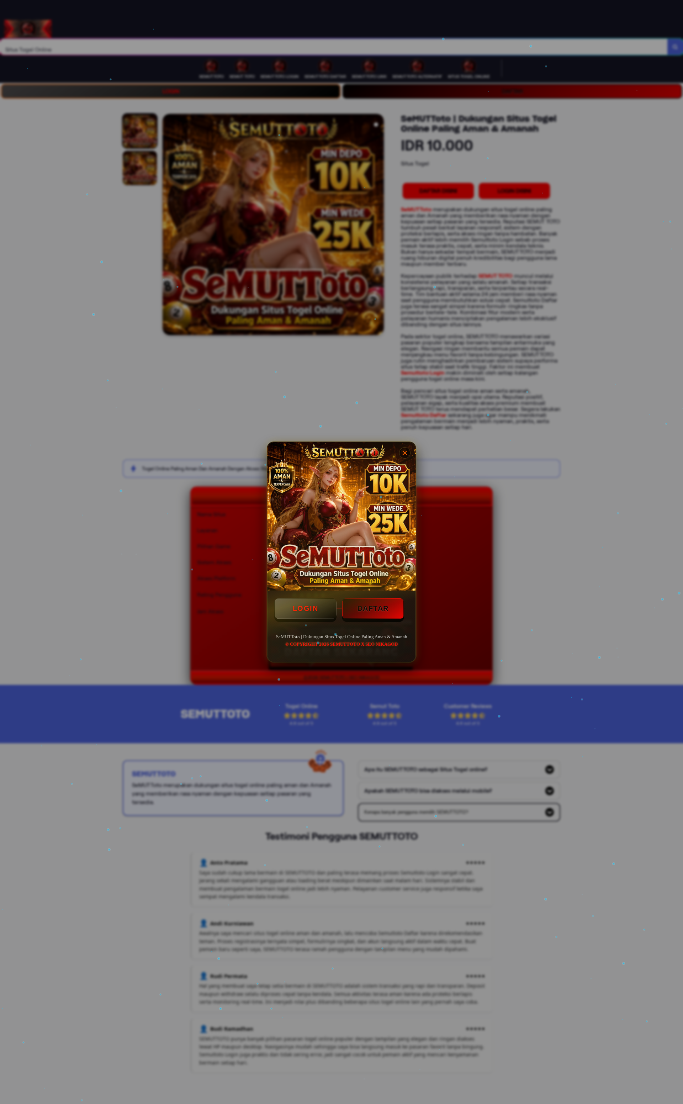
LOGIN (305, 608)
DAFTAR (373, 608)
